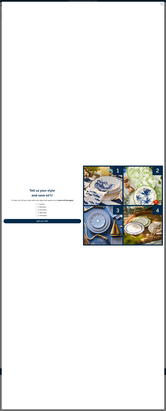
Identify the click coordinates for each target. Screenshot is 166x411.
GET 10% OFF (42, 221)
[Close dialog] (162, 3)
